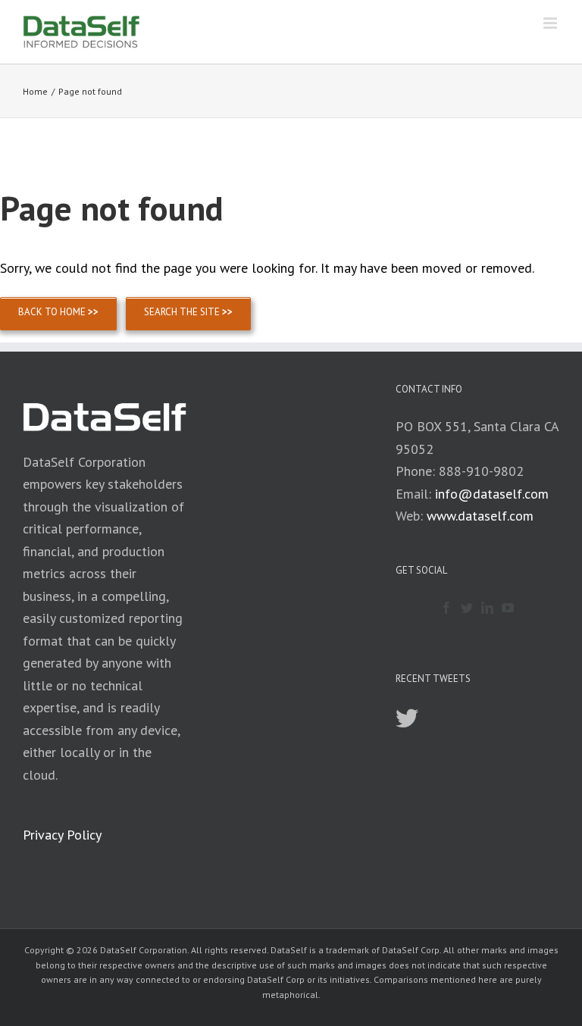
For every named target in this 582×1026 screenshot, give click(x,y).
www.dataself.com (480, 515)
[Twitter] (467, 608)
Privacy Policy (62, 834)
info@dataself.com (492, 493)
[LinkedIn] (487, 608)
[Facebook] (446, 608)
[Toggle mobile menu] (551, 23)
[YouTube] (508, 608)
